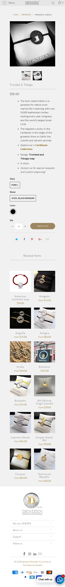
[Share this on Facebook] (24, 239)
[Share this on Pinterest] (32, 239)
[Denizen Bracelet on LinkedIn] (35, 554)
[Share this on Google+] (40, 239)
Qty (11, 220)
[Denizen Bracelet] (32, 3)
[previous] (13, 43)
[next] (52, 43)
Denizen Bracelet (30, 561)
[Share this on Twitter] (16, 239)
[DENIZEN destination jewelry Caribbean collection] (33, 148)
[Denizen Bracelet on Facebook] (24, 554)
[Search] (52, 3)
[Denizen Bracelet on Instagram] (30, 554)
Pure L (14, 185)
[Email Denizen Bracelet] (40, 554)
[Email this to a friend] (47, 239)
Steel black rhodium (22, 198)
